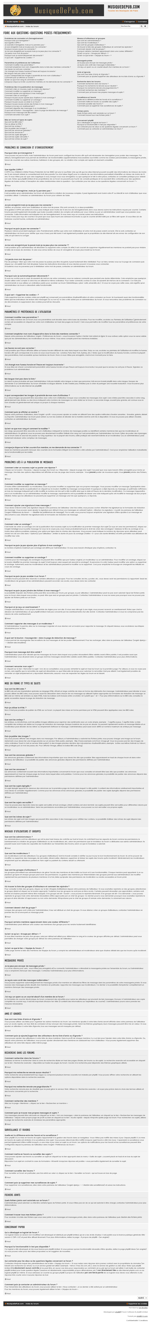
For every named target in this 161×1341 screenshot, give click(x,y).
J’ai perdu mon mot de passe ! (17, 53)
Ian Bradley (143, 1308)
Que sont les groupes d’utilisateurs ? (91, 45)
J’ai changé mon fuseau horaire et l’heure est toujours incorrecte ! (30, 71)
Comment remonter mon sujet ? (17, 115)
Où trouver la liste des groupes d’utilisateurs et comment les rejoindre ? (105, 47)
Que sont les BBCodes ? (14, 122)
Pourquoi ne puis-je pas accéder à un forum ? (23, 102)
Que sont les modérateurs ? (88, 43)
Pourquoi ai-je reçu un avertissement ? (20, 106)
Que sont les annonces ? (14, 133)
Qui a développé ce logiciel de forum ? (92, 123)
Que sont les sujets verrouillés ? (17, 137)
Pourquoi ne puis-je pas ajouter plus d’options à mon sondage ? (30, 98)
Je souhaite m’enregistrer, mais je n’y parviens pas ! (25, 45)
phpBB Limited (73, 1235)
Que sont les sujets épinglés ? (16, 135)
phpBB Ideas (130, 1249)
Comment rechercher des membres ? (92, 90)
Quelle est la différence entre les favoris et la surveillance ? (100, 100)
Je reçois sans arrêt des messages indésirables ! (96, 65)
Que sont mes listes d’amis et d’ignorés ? (93, 74)
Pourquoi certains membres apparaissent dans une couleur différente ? (105, 51)
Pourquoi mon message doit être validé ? (21, 113)
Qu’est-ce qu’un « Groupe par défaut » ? (92, 53)
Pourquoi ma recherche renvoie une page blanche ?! (98, 88)
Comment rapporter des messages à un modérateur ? (26, 108)
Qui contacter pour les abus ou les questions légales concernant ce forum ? (107, 127)
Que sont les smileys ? (13, 126)
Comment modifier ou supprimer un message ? (23, 91)
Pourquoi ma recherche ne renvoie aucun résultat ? (97, 86)
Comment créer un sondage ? (16, 96)
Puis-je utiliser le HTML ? (14, 124)
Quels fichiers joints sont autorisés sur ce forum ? (96, 113)
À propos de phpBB (89, 1237)
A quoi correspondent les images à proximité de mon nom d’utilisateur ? (33, 76)
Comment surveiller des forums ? (90, 104)
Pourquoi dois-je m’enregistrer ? (17, 41)
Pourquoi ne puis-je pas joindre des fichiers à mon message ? (29, 104)
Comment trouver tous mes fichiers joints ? (94, 115)
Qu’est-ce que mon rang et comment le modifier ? (24, 80)
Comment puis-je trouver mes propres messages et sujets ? (100, 92)
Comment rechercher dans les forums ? (93, 84)
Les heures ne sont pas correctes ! (18, 69)
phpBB (37, 386)
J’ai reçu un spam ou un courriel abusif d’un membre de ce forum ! (103, 67)
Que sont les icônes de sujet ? (16, 139)
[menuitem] (21, 21)
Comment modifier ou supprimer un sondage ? (23, 100)
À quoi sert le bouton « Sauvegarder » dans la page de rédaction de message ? (36, 110)
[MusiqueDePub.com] (55, 11)
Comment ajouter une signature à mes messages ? (25, 93)
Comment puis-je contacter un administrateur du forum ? (100, 129)
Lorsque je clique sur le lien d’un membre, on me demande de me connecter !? (38, 82)
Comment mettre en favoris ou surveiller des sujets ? (97, 102)
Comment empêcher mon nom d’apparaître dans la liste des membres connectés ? (38, 67)
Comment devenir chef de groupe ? (91, 49)
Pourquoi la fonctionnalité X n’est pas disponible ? (96, 125)
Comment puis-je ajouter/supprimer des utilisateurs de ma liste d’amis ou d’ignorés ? (111, 76)
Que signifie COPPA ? (13, 43)
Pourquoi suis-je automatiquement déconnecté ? (24, 56)
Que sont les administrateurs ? (89, 41)
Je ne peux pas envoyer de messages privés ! (95, 63)
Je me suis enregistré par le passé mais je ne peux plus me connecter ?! (33, 51)
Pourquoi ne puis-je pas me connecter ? (20, 49)
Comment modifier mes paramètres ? (19, 65)
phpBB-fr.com (142, 1316)
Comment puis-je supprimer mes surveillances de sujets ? (100, 106)
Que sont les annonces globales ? (18, 130)
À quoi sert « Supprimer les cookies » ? (19, 58)
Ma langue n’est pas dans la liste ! (18, 73)
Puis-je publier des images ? (16, 128)
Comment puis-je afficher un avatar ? (20, 78)
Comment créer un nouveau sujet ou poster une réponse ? (27, 89)
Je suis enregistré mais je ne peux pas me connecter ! (26, 47)
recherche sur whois (22, 1266)
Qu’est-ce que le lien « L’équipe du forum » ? (94, 56)
